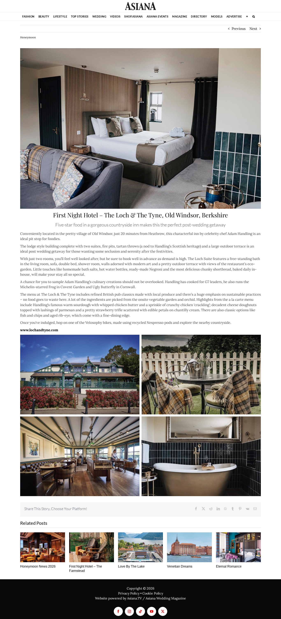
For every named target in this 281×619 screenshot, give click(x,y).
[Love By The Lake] (140, 547)
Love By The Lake (131, 566)
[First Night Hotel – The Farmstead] (91, 547)
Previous (239, 28)
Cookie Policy (152, 593)
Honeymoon (28, 37)
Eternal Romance (229, 566)
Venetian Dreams (179, 566)
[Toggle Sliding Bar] (247, 16)
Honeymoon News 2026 (38, 566)
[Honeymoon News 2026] (42, 547)
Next (253, 28)
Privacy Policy (128, 593)
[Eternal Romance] (238, 547)
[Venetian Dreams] (189, 547)
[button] (253, 16)
